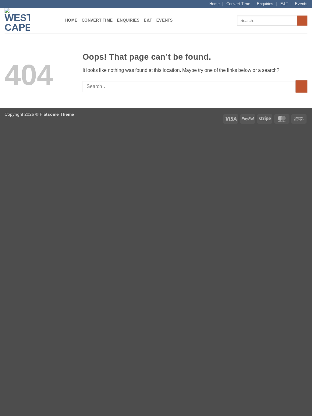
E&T (284, 4)
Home (214, 4)
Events (301, 4)
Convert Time (238, 4)
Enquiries (265, 4)
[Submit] (302, 21)
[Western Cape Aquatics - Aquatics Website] (30, 20)
